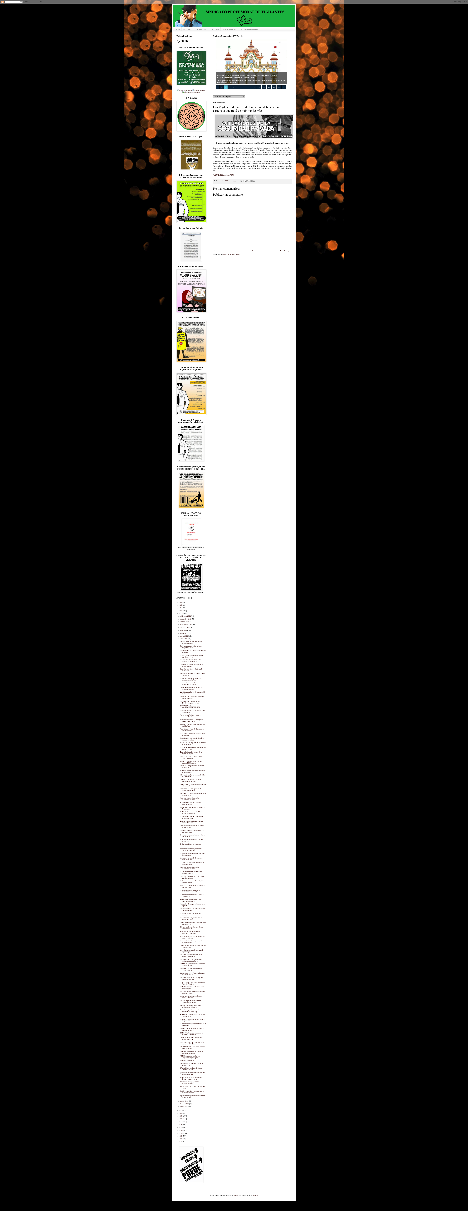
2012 (180, 1136)
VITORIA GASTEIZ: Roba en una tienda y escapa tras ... (191, 1078)
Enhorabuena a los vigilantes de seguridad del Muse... (191, 789)
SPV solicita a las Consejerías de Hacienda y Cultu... (191, 1069)
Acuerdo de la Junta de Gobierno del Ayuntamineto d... (192, 730)
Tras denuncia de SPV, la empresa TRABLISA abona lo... (191, 720)
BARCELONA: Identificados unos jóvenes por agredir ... (191, 955)
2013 (180, 1133)
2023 (180, 611)
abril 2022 (183, 639)
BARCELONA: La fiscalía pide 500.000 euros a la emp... (190, 702)
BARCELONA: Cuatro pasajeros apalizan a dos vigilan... (190, 960)
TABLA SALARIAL (229, 29)
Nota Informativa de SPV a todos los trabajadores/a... (192, 877)
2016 (180, 1125)
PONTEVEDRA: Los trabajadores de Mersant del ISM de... (192, 1043)
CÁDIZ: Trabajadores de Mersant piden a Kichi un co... (191, 762)
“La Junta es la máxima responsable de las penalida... (192, 863)
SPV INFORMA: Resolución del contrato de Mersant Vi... (190, 660)
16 (283, 87)
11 (259, 87)
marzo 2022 (184, 1101)
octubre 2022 (185, 622)
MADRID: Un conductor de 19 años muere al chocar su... (191, 812)
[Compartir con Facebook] (251, 181)
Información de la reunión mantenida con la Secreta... (192, 776)
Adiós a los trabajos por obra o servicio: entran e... (190, 1082)
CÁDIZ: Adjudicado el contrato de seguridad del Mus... (191, 1038)
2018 (180, 1119)
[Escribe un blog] (247, 181)
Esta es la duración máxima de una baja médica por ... (191, 753)
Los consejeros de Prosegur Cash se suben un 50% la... (192, 974)
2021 (180, 1110)
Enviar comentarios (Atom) (231, 254)
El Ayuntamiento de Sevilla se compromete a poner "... (190, 891)
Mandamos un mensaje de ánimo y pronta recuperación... (191, 849)
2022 (180, 614)
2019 (180, 1116)
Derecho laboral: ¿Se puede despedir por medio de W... (192, 909)
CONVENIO (214, 29)
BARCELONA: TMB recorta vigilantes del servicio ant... (192, 1047)
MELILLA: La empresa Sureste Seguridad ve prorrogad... (190, 1057)
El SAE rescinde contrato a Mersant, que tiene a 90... (192, 656)
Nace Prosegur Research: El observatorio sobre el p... (189, 1010)
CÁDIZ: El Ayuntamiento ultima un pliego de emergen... (191, 688)
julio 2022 (183, 630)
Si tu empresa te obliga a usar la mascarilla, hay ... (190, 803)
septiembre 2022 (186, 624)
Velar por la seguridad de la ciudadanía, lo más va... (189, 683)
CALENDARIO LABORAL (249, 29)
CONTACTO (188, 29)
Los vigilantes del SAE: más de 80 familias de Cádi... (191, 817)
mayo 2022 (184, 636)
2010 (180, 1142)
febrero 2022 (184, 1104)
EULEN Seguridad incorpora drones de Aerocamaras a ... (192, 1092)
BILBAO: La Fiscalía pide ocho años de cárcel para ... (192, 987)
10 (254, 87)
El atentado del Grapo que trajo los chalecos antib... (191, 941)
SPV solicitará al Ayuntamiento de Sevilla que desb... (191, 918)
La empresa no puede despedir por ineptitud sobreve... (192, 822)
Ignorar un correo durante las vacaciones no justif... (189, 799)
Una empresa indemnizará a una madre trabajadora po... (191, 997)
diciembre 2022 (185, 616)
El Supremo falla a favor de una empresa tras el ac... (190, 845)
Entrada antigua (285, 251)
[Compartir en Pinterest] (254, 181)
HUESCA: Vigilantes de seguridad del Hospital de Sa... (192, 964)
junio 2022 (184, 633)
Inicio (254, 251)
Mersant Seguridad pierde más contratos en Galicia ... (190, 1006)
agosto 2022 (184, 627)
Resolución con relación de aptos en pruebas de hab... (192, 1029)
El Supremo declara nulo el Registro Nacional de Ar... (192, 881)
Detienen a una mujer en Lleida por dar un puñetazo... (192, 697)
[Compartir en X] (249, 181)
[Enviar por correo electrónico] (245, 181)
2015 (180, 1127)
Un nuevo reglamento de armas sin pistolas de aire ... (191, 859)
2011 (180, 1139)
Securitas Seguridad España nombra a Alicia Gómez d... (192, 992)
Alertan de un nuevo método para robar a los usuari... (191, 900)
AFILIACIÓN (201, 29)
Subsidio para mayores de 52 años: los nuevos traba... (192, 739)
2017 (180, 1122)
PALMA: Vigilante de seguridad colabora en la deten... (190, 1001)
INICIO (177, 29)
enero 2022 (184, 1107)
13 (269, 87)
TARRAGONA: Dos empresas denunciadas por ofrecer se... (190, 707)
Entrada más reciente (221, 251)
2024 (180, 608)
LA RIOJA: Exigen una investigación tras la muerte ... (192, 831)
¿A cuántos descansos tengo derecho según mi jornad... (192, 1073)
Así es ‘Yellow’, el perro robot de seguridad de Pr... (190, 716)
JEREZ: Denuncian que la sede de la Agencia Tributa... (192, 983)
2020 (180, 1113)
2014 (180, 1130)
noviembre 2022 (186, 619)
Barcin (236, 1195)
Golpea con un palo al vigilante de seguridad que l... (191, 665)
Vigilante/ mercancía (187, 1061)
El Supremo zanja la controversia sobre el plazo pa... (191, 872)
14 (274, 87)
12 (264, 87)
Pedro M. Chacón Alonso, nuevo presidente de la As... (190, 679)
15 (279, 87)
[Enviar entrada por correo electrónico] (240, 181)
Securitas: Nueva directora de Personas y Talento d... (190, 932)
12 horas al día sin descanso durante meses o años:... (192, 937)
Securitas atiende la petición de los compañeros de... (191, 670)
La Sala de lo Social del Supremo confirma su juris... (191, 757)
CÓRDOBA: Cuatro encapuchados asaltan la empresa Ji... (191, 1034)
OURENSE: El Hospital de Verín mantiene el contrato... (190, 780)
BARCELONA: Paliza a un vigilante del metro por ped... (191, 978)
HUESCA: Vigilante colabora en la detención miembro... (191, 1052)
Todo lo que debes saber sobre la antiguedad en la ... (191, 647)
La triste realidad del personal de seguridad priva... (191, 642)
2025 (180, 605)
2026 (180, 602)
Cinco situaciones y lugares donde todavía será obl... (191, 928)
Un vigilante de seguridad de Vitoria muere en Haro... (192, 826)
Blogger (255, 1195)
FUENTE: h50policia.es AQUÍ (223, 175)
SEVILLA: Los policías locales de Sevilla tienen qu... (191, 969)
